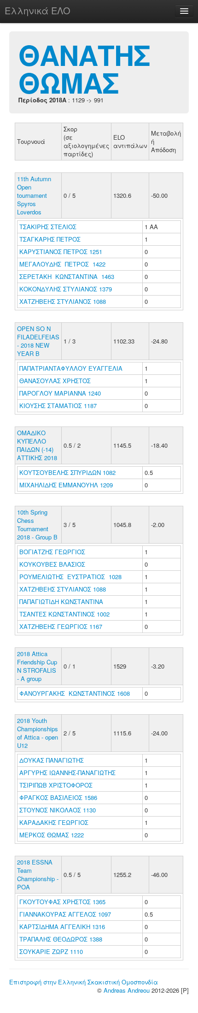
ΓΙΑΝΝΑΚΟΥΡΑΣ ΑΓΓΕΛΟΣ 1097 (65, 914)
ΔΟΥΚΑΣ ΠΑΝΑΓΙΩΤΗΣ (52, 760)
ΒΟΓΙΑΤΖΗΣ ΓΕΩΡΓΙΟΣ (53, 551)
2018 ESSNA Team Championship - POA (37, 874)
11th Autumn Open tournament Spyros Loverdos (34, 195)
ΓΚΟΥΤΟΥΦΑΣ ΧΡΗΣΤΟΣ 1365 (62, 901)
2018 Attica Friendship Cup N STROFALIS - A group (37, 666)
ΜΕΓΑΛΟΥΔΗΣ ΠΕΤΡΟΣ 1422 (62, 264)
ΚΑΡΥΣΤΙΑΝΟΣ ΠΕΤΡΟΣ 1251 (60, 251)
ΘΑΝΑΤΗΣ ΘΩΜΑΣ (84, 68)
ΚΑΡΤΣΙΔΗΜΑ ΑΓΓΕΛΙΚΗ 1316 (62, 926)
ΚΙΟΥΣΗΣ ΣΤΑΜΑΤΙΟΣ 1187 (58, 405)
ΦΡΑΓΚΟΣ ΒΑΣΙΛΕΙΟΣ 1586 (58, 797)
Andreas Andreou (127, 990)
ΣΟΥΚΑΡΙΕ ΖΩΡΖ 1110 (51, 951)
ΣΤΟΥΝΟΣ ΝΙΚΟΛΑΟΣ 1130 (57, 810)
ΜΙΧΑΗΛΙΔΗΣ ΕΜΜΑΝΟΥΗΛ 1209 (66, 484)
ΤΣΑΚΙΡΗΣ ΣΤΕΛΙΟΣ (48, 226)
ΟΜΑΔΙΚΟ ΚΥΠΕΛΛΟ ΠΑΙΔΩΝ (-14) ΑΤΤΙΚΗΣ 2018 (37, 445)
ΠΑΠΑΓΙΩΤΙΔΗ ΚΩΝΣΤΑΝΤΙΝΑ (62, 601)
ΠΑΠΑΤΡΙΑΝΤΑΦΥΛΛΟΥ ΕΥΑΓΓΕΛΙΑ (71, 368)
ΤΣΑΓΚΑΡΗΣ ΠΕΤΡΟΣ (50, 239)
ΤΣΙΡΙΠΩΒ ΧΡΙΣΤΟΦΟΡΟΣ (56, 785)
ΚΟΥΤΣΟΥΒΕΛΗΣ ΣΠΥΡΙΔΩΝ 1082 (67, 472)
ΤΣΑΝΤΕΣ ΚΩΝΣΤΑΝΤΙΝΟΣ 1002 (64, 614)
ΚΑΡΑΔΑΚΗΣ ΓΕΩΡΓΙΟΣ (54, 822)
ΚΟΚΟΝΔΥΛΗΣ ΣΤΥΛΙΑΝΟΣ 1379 (65, 288)
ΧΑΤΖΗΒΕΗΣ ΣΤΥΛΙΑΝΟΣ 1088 (62, 301)
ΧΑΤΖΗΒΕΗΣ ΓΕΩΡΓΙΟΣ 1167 (60, 626)
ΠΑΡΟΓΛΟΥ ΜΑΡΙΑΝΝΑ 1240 (60, 393)
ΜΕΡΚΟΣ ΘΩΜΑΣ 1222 (51, 834)
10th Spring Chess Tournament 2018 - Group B (37, 524)
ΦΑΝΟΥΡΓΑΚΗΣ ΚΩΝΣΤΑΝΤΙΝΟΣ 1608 (74, 693)
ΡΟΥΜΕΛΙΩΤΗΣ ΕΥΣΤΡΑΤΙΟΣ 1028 (70, 576)
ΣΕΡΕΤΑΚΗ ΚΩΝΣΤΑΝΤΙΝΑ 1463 (66, 276)
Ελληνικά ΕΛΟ (37, 10)
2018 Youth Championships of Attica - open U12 (37, 733)
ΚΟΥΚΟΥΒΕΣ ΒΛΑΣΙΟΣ (53, 564)
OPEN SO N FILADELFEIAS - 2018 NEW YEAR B (38, 341)
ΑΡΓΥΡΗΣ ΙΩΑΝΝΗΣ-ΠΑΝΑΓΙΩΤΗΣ (68, 772)
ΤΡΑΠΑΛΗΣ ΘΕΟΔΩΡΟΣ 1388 (60, 939)
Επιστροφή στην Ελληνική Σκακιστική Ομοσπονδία (83, 981)
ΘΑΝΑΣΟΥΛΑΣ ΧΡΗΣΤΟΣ (56, 380)
